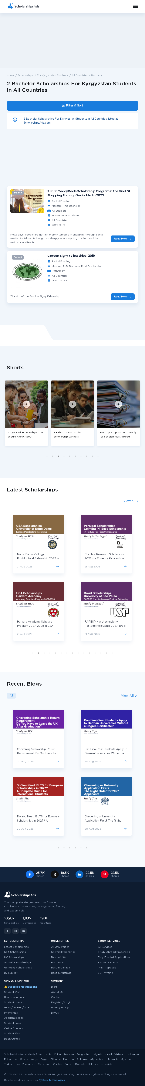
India (48, 1054)
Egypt (44, 1059)
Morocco (68, 1059)
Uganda (126, 1059)
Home (10, 75)
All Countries (80, 75)
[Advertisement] (72, 40)
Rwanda (80, 1064)
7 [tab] (81, 456)
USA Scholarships (15, 952)
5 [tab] (70, 456)
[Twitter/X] (15, 931)
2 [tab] (53, 456)
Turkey (8, 1064)
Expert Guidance (108, 962)
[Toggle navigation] (133, 6)
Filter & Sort (74, 105)
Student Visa (12, 992)
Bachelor (96, 75)
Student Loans (13, 1002)
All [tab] (11, 695)
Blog (54, 987)
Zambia (57, 1064)
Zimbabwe (28, 1064)
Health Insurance (14, 997)
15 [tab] (112, 653)
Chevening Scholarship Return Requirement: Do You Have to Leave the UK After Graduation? (38, 753)
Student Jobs (12, 1023)
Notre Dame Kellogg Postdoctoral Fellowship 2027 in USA (38, 558)
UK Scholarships (14, 957)
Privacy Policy (60, 1007)
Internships (11, 1013)
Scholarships (25, 75)
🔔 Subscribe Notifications (20, 987)
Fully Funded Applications (114, 957)
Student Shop (12, 1033)
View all (129, 501)
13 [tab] (101, 653)
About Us (57, 992)
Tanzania (113, 1059)
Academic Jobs (14, 1018)
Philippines (10, 1059)
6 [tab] (75, 456)
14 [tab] (106, 653)
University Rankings (63, 952)
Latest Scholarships (16, 947)
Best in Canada (60, 968)
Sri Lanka (82, 1059)
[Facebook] (7, 931)
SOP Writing (105, 973)
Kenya (34, 1059)
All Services (105, 947)
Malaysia (93, 1064)
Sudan (68, 1064)
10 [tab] (98, 456)
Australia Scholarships (18, 962)
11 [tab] (89, 653)
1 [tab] (47, 456)
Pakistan (68, 1054)
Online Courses (13, 1028)
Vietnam (119, 1054)
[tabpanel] (31, 413)
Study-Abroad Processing (114, 952)
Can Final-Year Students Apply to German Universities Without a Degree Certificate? (106, 753)
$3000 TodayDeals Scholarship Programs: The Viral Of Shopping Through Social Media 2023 (88, 193)
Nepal (108, 1054)
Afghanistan (97, 1059)
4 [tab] (64, 456)
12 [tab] (95, 653)
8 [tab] (87, 456)
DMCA (55, 1013)
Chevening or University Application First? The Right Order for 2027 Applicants (103, 820)
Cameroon (44, 1064)
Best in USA (58, 957)
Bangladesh (83, 1054)
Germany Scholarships (18, 968)
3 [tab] (58, 456)
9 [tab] (92, 456)
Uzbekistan (107, 1064)
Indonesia (133, 1054)
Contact (56, 997)
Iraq (17, 1064)
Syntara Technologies (52, 1080)
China (57, 1054)
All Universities (60, 947)
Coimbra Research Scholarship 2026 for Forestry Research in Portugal (104, 558)
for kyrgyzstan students (52, 75)
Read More (120, 239)
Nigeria (98, 1054)
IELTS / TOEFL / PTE (16, 1007)
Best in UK (57, 962)
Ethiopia (56, 1059)
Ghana (24, 1059)
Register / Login (61, 1002)
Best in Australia (61, 973)
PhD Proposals (107, 968)
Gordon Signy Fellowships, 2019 (71, 256)
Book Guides (12, 1039)
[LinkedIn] (23, 931)
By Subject (11, 973)
